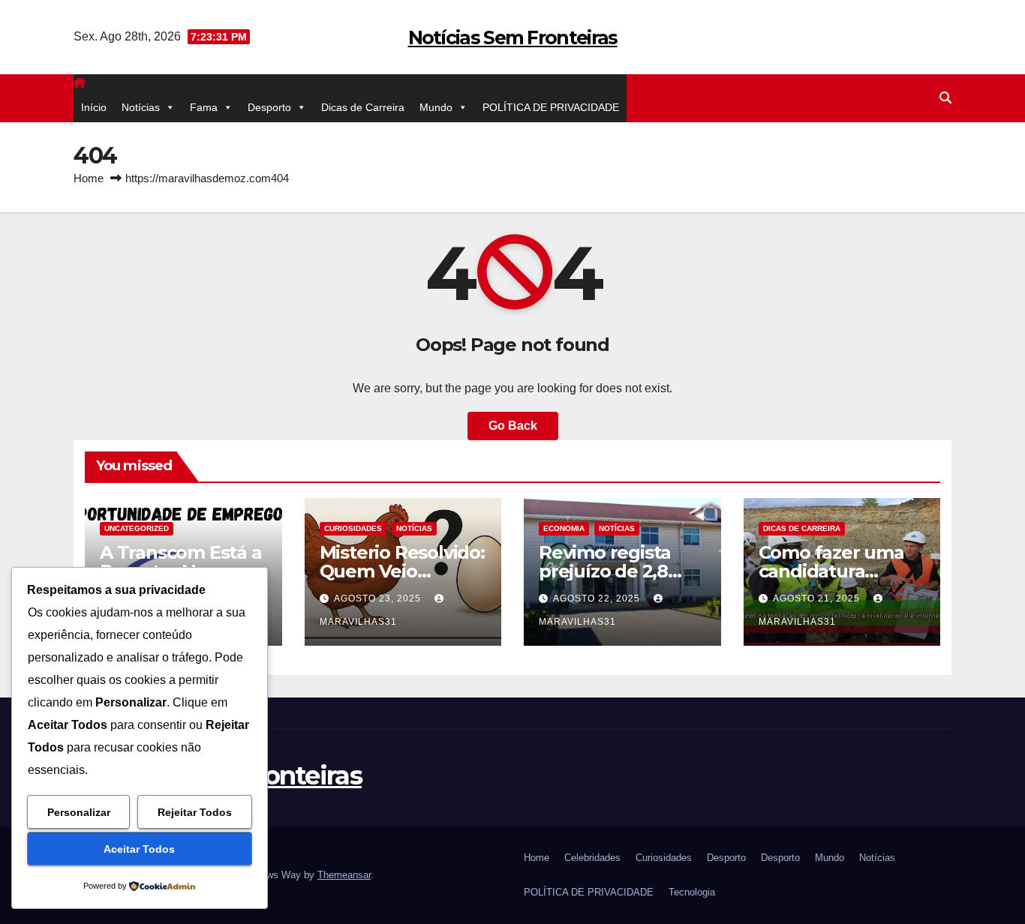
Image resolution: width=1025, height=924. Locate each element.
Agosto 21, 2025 (818, 598)
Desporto (269, 107)
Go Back (512, 425)
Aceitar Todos (139, 849)
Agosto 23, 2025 (379, 598)
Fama (204, 107)
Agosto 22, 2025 (598, 598)
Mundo (435, 107)
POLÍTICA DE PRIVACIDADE (550, 107)
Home (89, 178)
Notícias (141, 107)
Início (94, 107)
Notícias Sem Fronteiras (513, 37)
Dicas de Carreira (362, 107)
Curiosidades (353, 528)
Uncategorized (136, 528)
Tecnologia (692, 892)
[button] (945, 98)
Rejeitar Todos (195, 812)
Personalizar (78, 812)
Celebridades (592, 857)
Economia (564, 528)
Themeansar (344, 874)
